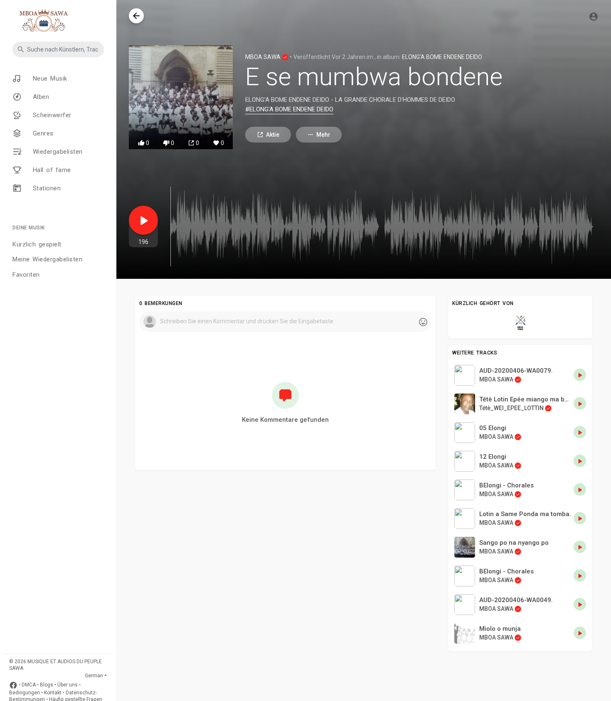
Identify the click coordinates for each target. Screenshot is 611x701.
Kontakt (53, 693)
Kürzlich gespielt (37, 244)
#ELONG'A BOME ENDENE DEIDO (289, 109)
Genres (42, 133)
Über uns (67, 685)
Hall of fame (50, 169)
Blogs (46, 685)
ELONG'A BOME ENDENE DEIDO (442, 57)
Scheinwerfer (50, 114)
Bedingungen (24, 693)
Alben (39, 96)
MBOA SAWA (263, 57)
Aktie (272, 134)
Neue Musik (48, 78)
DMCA (29, 685)
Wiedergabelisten (56, 151)
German (94, 676)
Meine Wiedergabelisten (47, 259)
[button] (58, 49)
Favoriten (26, 274)
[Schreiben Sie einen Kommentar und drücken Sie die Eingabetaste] (285, 321)
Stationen (45, 188)
